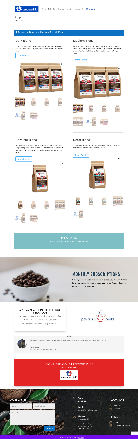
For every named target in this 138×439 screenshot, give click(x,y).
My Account (79, 9)
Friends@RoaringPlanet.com (87, 410)
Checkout (61, 9)
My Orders (117, 405)
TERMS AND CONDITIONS (122, 425)
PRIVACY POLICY (119, 422)
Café (49, 9)
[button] (62, 64)
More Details (24, 55)
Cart (54, 9)
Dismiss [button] (81, 438)
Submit (49, 428)
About (69, 9)
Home (44, 9)
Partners (117, 408)
